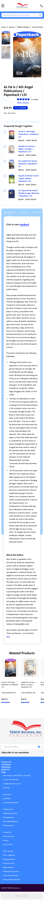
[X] (4, 740)
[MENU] (2, 5)
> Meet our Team (8, 836)
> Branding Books (8, 817)
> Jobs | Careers (7, 844)
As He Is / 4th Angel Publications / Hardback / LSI (28, 134)
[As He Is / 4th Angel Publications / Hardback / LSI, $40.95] (10, 668)
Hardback (24, 224)
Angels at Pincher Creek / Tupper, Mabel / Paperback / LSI (28, 178)
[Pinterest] (17, 740)
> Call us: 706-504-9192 (10, 780)
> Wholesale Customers (10, 871)
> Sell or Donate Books (10, 875)
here (8, 636)
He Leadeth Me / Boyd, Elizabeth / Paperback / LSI (27, 163)
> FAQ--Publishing (8, 855)
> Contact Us (6, 832)
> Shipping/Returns (8, 859)
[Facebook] (10, 740)
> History (5, 840)
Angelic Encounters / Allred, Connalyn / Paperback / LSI (26, 149)
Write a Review (23, 103)
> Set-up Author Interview (11, 880)
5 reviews (34, 99)
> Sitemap (5, 788)
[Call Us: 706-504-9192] (42, 5)
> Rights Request (8, 867)
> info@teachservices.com (11, 784)
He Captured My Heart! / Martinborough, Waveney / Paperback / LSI (28, 193)
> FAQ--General (7, 851)
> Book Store (6, 794)
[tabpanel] (10, 684)
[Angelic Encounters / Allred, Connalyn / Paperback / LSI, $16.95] (30, 668)
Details (24, 212)
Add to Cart (22, 896)
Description (9, 212)
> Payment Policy (8, 863)
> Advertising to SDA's (9, 813)
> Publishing (6, 798)
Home (3, 27)
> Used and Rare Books (10, 803)
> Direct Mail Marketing (10, 821)
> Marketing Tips (8, 809)
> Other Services (8, 825)
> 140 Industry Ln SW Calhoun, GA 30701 (16, 776)
